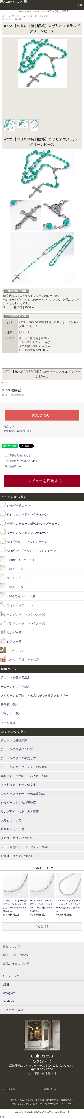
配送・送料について (49, 1100)
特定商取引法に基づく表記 (18, 431)
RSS (63, 1104)
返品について (11, 426)
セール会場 (16, 19)
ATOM (69, 1104)
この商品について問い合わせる (21, 461)
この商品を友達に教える (17, 455)
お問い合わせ (50, 1089)
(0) (80, 5)
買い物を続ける (13, 466)
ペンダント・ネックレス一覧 (24, 16)
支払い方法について (28, 1100)
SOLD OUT (42, 415)
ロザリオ (43, 16)
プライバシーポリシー (48, 1104)
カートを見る (8, 1089)
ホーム (5, 16)
